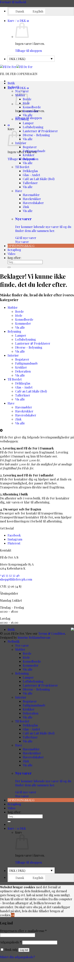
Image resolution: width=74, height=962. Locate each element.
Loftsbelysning (33, 127)
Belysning (22, 119)
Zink (26, 207)
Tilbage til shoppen (28, 51)
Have (18, 191)
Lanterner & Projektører (40, 131)
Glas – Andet (31, 175)
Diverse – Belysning (36, 135)
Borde (19, 311)
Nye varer (43, 230)
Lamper (28, 123)
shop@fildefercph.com (16, 579)
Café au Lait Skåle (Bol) (38, 179)
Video (11, 254)
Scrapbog (14, 250)
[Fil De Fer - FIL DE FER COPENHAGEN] (16, 67)
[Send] (9, 267)
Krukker (29, 155)
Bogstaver (30, 147)
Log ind (24, 950)
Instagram (15, 539)
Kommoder (31, 111)
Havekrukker (32, 199)
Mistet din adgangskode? (17, 957)
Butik (11, 83)
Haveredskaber (33, 203)
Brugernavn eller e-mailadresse (23, 931)
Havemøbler (31, 195)
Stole (18, 315)
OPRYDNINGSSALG (21, 246)
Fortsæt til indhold (13, 2)
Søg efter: (14, 258)
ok (12, 915)
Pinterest (14, 543)
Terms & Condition (51, 633)
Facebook (14, 535)
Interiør (13, 355)
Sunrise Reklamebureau (34, 637)
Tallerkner (30, 183)
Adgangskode (10, 942)
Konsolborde (32, 107)
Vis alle (27, 115)
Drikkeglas (30, 171)
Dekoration (30, 159)
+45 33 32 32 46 (10, 575)
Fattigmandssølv (34, 151)
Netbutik (14, 87)
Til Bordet (22, 167)
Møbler (13, 307)
